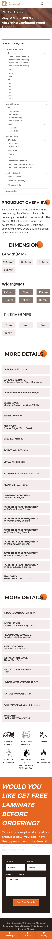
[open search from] (42, 3)
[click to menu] (48, 4)
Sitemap (22, 929)
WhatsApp (10, 936)
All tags (30, 929)
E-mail (28, 936)
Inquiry (44, 936)
